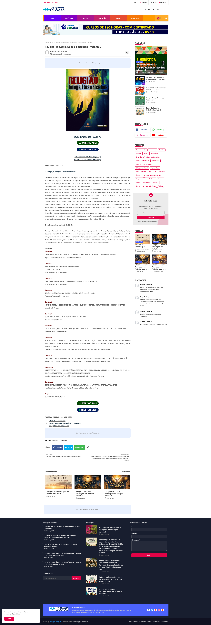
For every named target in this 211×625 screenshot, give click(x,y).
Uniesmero (58, 42)
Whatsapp (80, 447)
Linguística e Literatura (144, 164)
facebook (144, 130)
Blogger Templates (56, 622)
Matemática (155, 168)
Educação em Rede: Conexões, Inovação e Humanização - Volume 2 (110, 529)
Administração (141, 150)
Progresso (139, 179)
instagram (144, 135)
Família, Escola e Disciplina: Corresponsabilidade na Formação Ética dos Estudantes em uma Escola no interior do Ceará (111, 564)
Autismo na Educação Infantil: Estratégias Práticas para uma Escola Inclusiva (60, 536)
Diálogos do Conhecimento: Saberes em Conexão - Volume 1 (62, 527)
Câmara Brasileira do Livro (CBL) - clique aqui (65, 423)
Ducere (146, 153)
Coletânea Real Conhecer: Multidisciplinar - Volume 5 (155, 79)
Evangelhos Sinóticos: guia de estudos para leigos (57, 493)
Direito (138, 153)
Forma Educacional (142, 161)
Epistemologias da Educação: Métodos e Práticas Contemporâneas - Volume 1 (62, 563)
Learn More (16, 614)
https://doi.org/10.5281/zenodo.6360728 (62, 172)
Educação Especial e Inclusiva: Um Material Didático (154, 110)
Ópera (138, 175)
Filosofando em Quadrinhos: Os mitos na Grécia (156, 89)
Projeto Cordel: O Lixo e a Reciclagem (155, 99)
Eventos (149, 622)
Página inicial (49, 42)
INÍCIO (52, 18)
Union (138, 186)
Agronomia (152, 150)
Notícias (162, 172)
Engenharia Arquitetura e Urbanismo (148, 157)
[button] (166, 18)
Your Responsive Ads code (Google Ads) (87, 63)
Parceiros (153, 2)
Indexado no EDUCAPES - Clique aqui (88, 157)
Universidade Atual (149, 186)
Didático (161, 150)
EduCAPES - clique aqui (57, 421)
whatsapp (160, 130)
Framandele (155, 161)
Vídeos (160, 186)
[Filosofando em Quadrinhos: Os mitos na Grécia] (140, 90)
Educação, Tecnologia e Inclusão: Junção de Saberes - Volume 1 (60, 545)
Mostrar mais (126, 472)
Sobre (135, 2)
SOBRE (85, 18)
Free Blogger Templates (80, 622)
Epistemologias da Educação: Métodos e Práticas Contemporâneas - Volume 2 (62, 554)
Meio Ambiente (141, 172)
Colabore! (144, 2)
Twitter (69, 447)
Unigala (155, 182)
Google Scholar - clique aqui (59, 426)
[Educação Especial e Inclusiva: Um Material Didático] (140, 110)
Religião (55, 440)
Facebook (59, 447)
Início (130, 622)
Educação (154, 153)
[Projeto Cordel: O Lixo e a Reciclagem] (140, 100)
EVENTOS (135, 18)
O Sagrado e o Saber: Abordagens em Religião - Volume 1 (159, 267)
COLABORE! (118, 18)
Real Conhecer (150, 179)
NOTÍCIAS (69, 18)
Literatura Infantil (142, 168)
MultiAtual (152, 172)
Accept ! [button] (9, 619)
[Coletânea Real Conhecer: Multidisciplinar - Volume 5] (140, 80)
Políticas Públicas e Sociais (152, 175)
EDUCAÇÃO (101, 18)
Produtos (163, 2)
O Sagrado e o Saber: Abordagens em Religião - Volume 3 (85, 493)
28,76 (87, 136)
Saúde (138, 182)
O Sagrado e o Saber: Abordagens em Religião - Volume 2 (114, 493)
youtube (161, 135)
